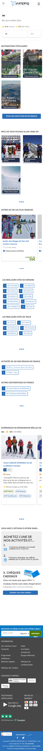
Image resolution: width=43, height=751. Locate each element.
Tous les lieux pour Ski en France (21, 116)
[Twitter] (23, 738)
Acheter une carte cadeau (20, 592)
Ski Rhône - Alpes (12, 372)
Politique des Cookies (9, 668)
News (23, 646)
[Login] (39, 3)
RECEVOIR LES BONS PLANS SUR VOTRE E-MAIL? (21, 629)
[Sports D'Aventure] (20, 3)
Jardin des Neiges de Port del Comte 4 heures (16, 242)
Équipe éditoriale (28, 655)
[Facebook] (17, 738)
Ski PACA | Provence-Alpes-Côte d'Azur (19, 367)
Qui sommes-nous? (8, 646)
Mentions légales (8, 661)
